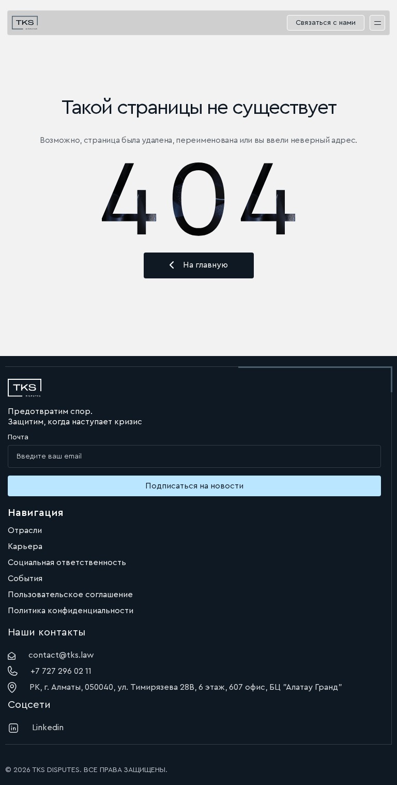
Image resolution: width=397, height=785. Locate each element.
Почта (18, 437)
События (25, 578)
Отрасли (25, 530)
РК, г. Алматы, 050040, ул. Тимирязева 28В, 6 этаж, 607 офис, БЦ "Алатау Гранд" (185, 687)
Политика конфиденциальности (70, 610)
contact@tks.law (61, 655)
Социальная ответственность (67, 562)
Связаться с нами (326, 22)
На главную (205, 265)
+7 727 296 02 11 (60, 671)
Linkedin (48, 727)
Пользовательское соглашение (70, 594)
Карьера (25, 546)
